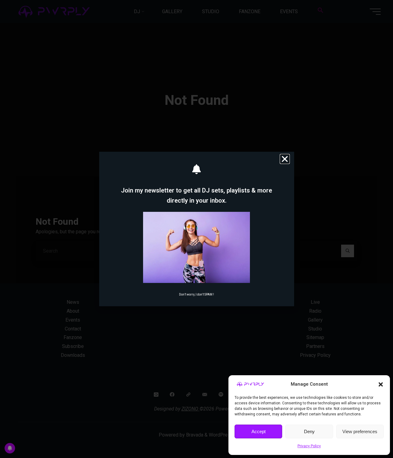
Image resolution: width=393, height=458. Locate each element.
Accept (258, 431)
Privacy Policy (309, 446)
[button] (381, 384)
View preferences (359, 431)
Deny (309, 431)
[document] (196, 229)
